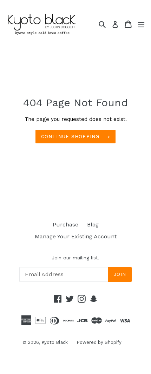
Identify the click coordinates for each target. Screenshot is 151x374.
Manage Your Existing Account (76, 236)
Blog (93, 224)
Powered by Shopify (99, 342)
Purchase (65, 224)
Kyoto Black (54, 342)
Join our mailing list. (75, 257)
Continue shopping (70, 136)
